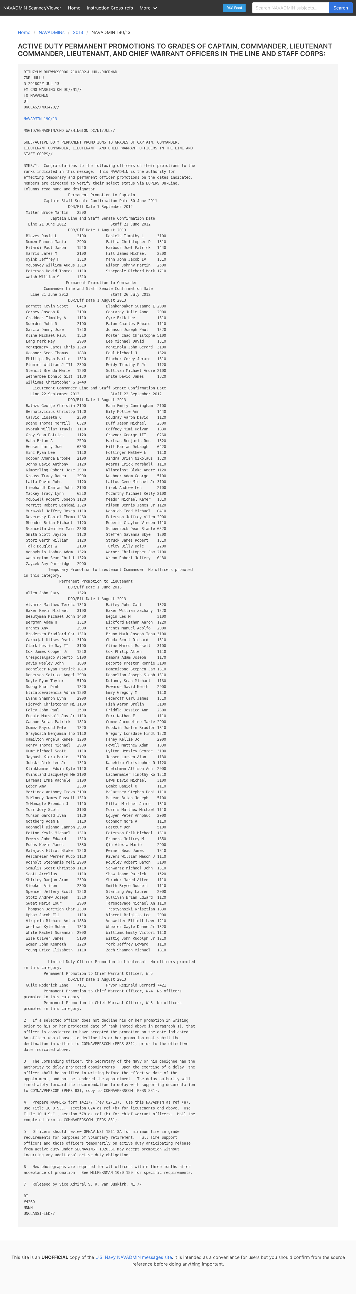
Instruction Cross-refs (110, 8)
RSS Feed (234, 8)
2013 (78, 32)
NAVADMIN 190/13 (40, 119)
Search (340, 8)
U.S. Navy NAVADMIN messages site (133, 1257)
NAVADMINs (52, 32)
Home (74, 8)
